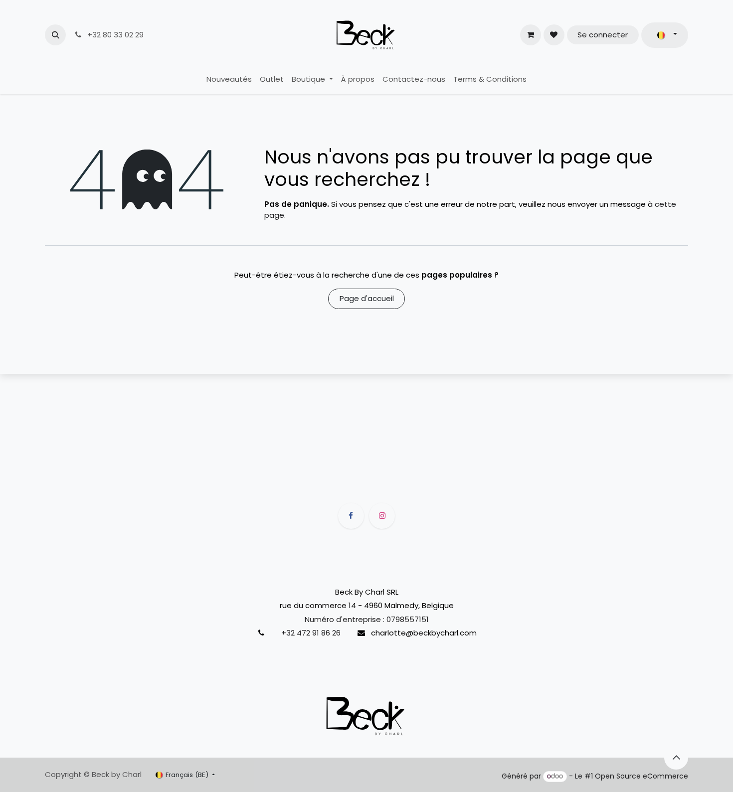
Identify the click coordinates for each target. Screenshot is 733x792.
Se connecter (602, 34)
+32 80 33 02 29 (114, 34)
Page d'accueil (367, 298)
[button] (55, 34)
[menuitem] (229, 79)
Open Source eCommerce (641, 776)
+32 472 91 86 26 (311, 633)
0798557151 (407, 619)
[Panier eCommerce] (530, 34)
